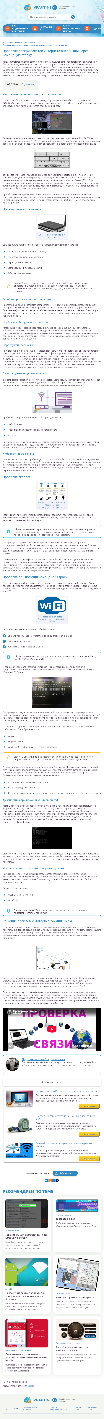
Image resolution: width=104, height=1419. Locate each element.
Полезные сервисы (64, 1215)
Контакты (15, 1409)
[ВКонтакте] (46, 1180)
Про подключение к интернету (20, 28)
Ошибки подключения (25, 42)
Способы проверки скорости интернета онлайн (72, 1349)
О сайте (5, 1408)
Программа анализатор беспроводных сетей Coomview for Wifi (52, 619)
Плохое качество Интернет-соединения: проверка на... (66, 1091)
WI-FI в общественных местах (71, 28)
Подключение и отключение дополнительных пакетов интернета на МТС (26, 1357)
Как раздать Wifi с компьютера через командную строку (26, 1236)
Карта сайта (78, 1408)
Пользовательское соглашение (29, 1408)
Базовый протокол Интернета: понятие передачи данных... (64, 1145)
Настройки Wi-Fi (46, 28)
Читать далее (89, 1106)
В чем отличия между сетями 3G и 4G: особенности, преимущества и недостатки (52, 504)
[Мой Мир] (54, 1180)
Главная (9, 42)
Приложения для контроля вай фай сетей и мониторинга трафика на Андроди (25, 1296)
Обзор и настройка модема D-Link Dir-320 (52, 236)
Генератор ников (65, 1218)
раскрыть (29, 84)
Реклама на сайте (92, 1408)
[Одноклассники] (50, 1180)
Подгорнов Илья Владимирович (43, 1059)
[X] (57, 1180)
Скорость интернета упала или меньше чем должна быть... (65, 1117)
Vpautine (45, 7)
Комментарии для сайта (18, 1386)
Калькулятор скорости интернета (75, 1297)
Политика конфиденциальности (58, 1408)
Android (8, 1289)
